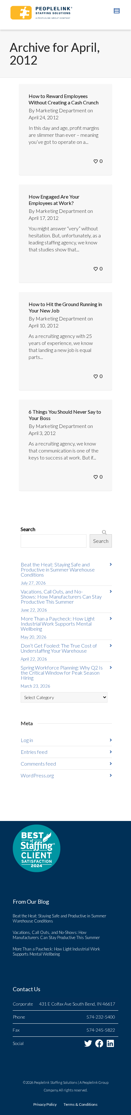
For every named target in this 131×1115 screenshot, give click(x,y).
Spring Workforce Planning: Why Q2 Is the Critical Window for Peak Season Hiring (62, 672)
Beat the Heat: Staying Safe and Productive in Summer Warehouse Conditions (58, 569)
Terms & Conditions (81, 1104)
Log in (27, 740)
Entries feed (34, 752)
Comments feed (38, 764)
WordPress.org (37, 775)
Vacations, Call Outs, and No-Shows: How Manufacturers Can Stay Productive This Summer (61, 596)
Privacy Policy (45, 1104)
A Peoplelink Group (93, 1082)
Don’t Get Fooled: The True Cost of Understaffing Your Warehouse (59, 648)
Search (28, 529)
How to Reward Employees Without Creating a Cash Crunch (64, 99)
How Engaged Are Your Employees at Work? (54, 199)
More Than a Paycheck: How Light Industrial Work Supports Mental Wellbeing (58, 623)
